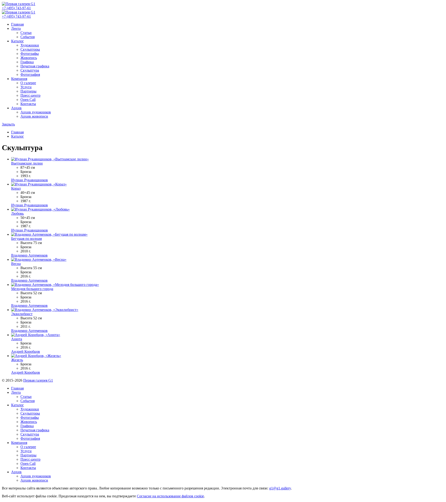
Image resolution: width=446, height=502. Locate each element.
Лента (16, 28)
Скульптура (29, 70)
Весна (16, 264)
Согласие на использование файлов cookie (170, 496)
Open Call (28, 100)
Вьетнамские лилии (27, 163)
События (27, 37)
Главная (17, 24)
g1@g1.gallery (280, 488)
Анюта (16, 339)
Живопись (28, 58)
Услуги (26, 87)
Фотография (30, 74)
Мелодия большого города (32, 289)
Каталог (17, 41)
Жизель (17, 360)
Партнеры (28, 91)
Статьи (26, 33)
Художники (29, 45)
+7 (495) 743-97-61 (16, 8)
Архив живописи (34, 116)
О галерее (28, 83)
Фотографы (29, 54)
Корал (16, 188)
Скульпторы (30, 49)
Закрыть (8, 124)
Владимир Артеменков (29, 255)
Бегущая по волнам (26, 239)
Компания (19, 79)
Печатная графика (34, 66)
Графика (27, 62)
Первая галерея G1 (38, 380)
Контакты (28, 104)
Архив (16, 108)
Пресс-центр (30, 95)
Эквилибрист (22, 314)
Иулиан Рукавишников (29, 180)
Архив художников (35, 112)
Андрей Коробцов (25, 351)
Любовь (17, 213)
